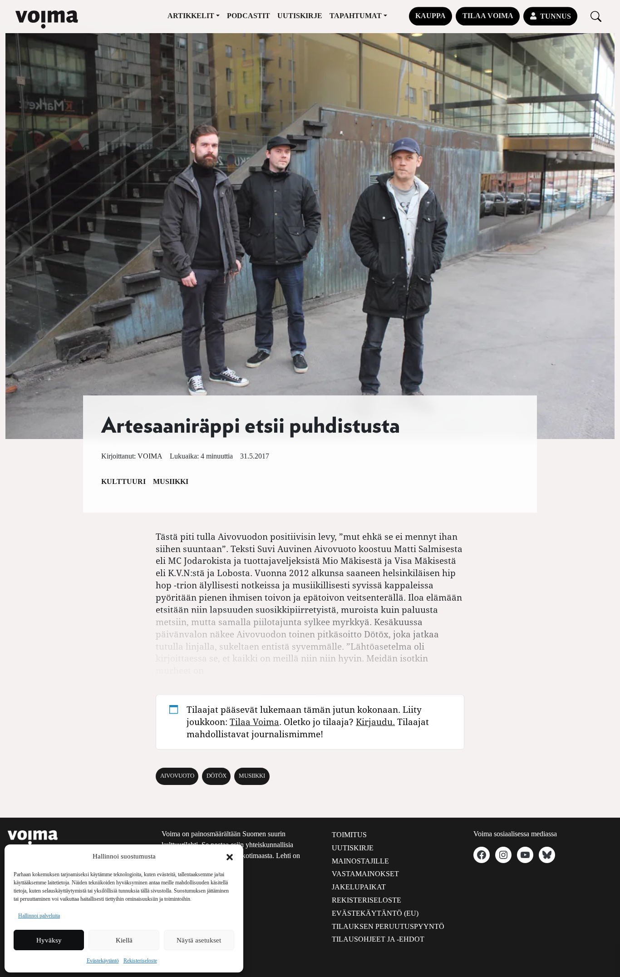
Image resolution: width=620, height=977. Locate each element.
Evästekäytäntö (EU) (375, 913)
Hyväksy (49, 940)
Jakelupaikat (359, 887)
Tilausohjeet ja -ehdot (378, 939)
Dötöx (216, 776)
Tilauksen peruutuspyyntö (388, 926)
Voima (150, 456)
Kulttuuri (123, 481)
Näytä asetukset (199, 940)
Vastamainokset (365, 874)
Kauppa (430, 16)
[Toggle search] (596, 16)
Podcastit (248, 16)
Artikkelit (190, 16)
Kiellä (124, 940)
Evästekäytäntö (103, 960)
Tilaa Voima (488, 16)
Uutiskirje (299, 16)
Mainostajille (360, 861)
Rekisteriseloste (140, 960)
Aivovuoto (177, 776)
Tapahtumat (356, 16)
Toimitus (349, 835)
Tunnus (555, 16)
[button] (229, 856)
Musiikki (170, 481)
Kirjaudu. (375, 721)
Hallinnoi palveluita (39, 916)
